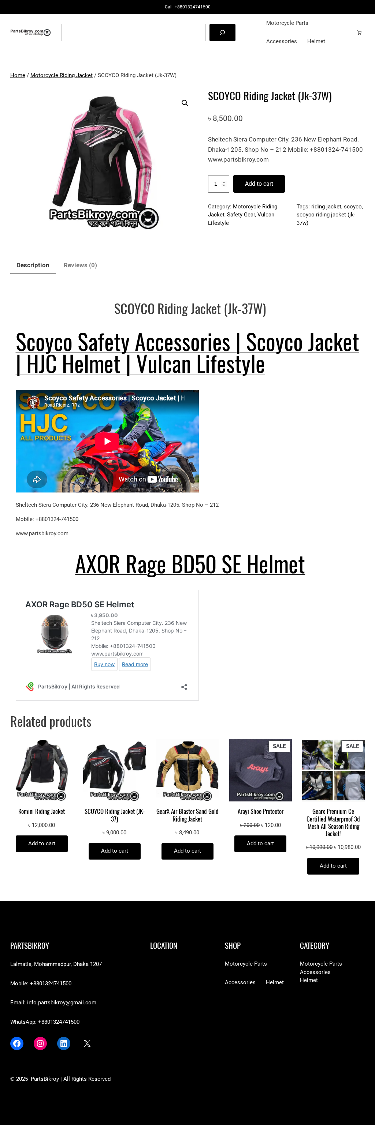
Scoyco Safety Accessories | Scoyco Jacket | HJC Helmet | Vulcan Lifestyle (187, 353)
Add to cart (259, 183)
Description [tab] (32, 265)
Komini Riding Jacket (41, 811)
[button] (185, 103)
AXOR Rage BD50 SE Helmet (190, 564)
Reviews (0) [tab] (80, 265)
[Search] (222, 32)
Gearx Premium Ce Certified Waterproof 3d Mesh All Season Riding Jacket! (333, 822)
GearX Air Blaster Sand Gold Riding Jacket (187, 815)
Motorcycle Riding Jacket (61, 75)
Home (17, 75)
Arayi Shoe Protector (260, 811)
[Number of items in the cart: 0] (359, 32)
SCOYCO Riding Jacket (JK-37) (115, 815)
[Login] (348, 32)
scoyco (353, 207)
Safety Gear (241, 215)
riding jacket (326, 207)
